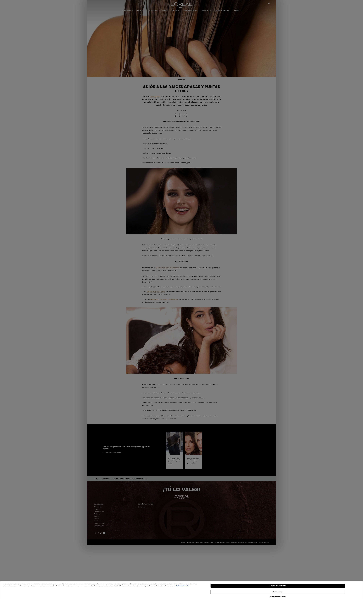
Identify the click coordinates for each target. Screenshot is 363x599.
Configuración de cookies (278, 596)
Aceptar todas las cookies (278, 585)
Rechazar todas (277, 592)
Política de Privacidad (182, 586)
